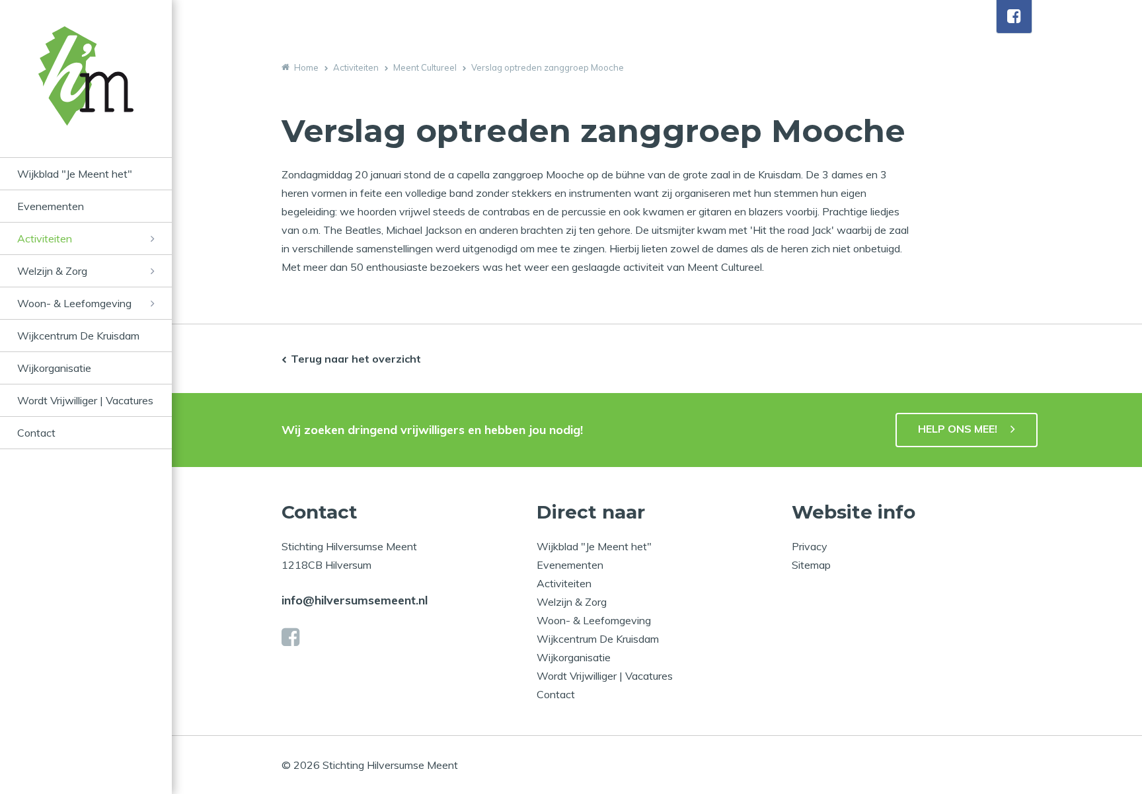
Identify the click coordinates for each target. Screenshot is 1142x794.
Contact (36, 432)
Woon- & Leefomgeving (74, 303)
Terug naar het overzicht (356, 358)
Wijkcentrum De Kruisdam (78, 335)
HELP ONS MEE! (957, 428)
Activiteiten (44, 238)
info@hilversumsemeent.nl (355, 600)
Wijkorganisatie (54, 368)
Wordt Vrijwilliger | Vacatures (85, 400)
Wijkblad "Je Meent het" (74, 173)
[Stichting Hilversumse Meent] (86, 91)
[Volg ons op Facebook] (1014, 16)
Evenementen (50, 206)
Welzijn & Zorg (52, 270)
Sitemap (811, 564)
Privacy (809, 546)
